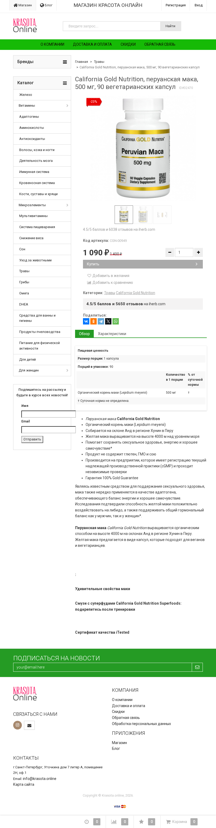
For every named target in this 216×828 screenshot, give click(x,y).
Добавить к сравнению (112, 282)
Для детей (27, 359)
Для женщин (29, 370)
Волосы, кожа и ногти (37, 150)
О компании (52, 44)
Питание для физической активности (39, 345)
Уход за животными (35, 260)
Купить (93, 264)
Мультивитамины (33, 216)
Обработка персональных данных (141, 724)
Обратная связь (159, 44)
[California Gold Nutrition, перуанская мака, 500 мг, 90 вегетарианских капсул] (143, 148)
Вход (199, 5)
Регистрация (176, 5)
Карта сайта (23, 784)
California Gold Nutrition (135, 293)
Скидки (128, 44)
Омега (24, 293)
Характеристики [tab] (112, 334)
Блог (48, 5)
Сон (22, 249)
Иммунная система (34, 172)
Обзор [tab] (84, 334)
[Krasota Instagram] (17, 725)
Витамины (27, 105)
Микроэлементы (32, 205)
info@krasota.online (39, 779)
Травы (24, 271)
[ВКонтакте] (86, 321)
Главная (81, 62)
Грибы (24, 282)
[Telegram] (101, 321)
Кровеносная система (37, 183)
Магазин (25, 5)
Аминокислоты (31, 128)
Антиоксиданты (32, 139)
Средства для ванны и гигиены (37, 318)
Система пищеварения (37, 227)
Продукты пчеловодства (39, 332)
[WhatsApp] (115, 321)
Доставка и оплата (92, 44)
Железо (25, 95)
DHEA (23, 304)
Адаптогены (29, 117)
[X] (108, 321)
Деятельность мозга (36, 161)
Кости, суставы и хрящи (38, 194)
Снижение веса (31, 238)
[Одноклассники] (93, 321)
